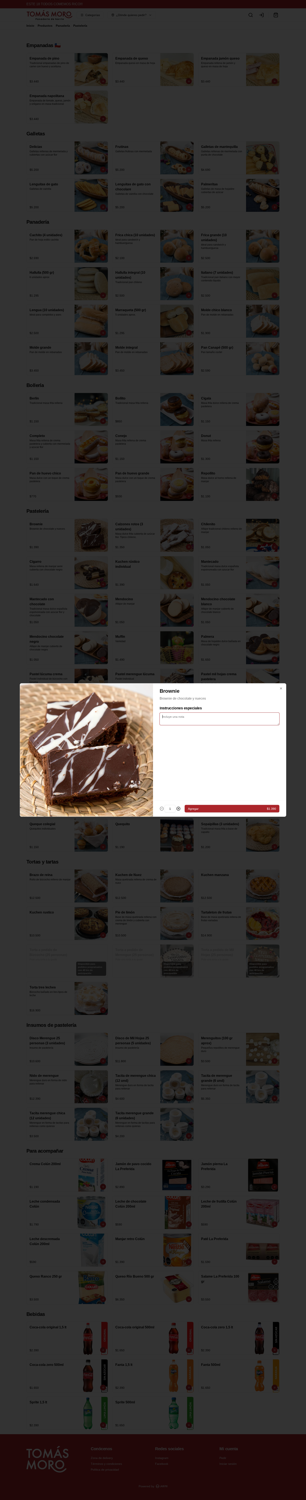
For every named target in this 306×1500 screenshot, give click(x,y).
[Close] (281, 688)
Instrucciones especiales (181, 708)
